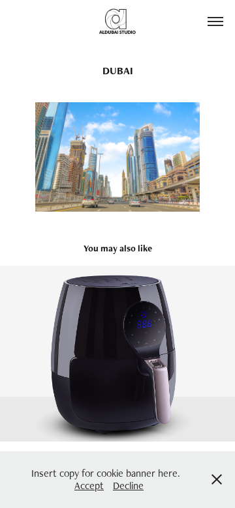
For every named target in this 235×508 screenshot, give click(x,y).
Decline (128, 485)
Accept (89, 485)
